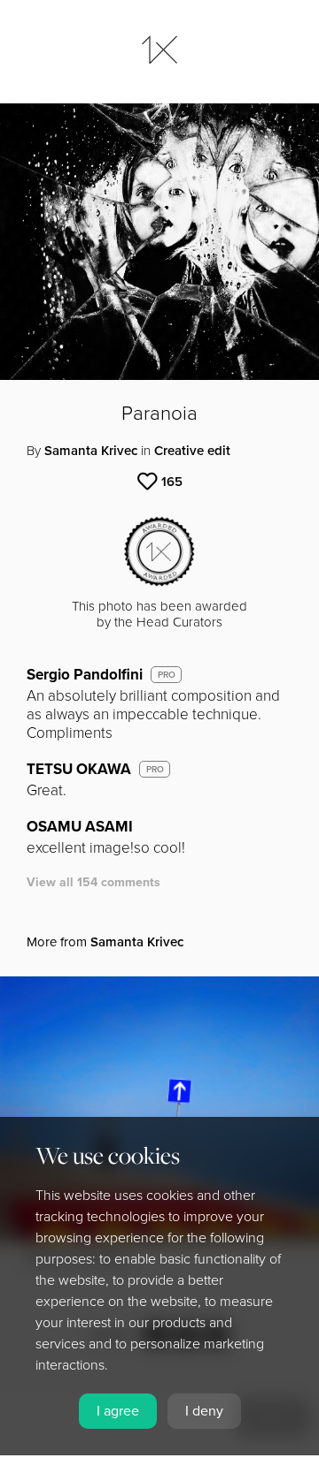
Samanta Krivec (90, 451)
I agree (118, 1411)
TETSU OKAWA (79, 769)
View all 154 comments (93, 882)
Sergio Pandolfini (85, 674)
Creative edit (192, 451)
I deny (204, 1411)
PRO (166, 675)
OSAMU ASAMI (80, 826)
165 (172, 482)
